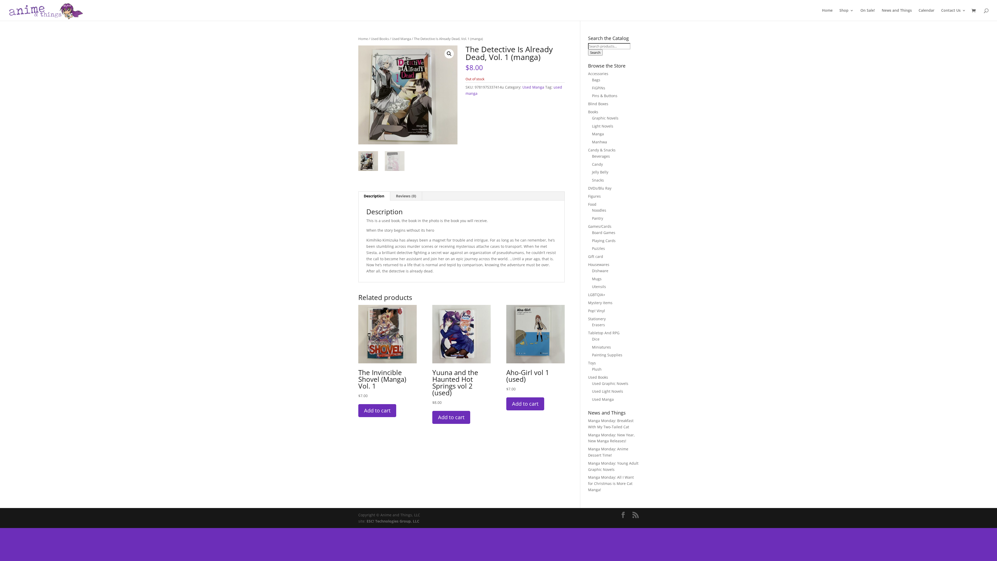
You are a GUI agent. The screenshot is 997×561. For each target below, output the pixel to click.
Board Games (603, 232)
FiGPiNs (598, 87)
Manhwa (599, 141)
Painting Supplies (607, 354)
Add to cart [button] (377, 410)
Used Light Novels (607, 391)
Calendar (926, 11)
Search (595, 52)
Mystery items (600, 302)
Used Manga (401, 38)
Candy (597, 164)
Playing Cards (604, 240)
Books (593, 111)
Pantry (597, 218)
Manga (598, 133)
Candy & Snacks (602, 150)
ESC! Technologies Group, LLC (393, 521)
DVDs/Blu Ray (599, 188)
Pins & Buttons (604, 95)
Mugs (597, 278)
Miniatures (601, 347)
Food (592, 204)
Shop (843, 11)
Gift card (595, 256)
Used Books (380, 38)
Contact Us (951, 11)
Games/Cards (599, 226)
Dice (595, 339)
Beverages (601, 156)
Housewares (598, 264)
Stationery (597, 318)
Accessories (598, 73)
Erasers (598, 324)
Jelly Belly (600, 172)
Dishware (600, 270)
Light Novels (602, 126)
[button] (449, 53)
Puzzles (598, 248)
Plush (597, 369)
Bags (596, 79)
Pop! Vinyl (596, 310)
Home (827, 11)
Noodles (599, 210)
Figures (594, 196)
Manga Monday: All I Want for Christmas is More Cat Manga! (611, 483)
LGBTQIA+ (596, 294)
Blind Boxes (598, 103)
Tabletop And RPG (603, 332)
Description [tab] (374, 195)
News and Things (897, 11)
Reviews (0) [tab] (406, 195)
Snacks (598, 180)
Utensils (599, 286)
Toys (592, 362)
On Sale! (867, 11)
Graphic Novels (605, 118)
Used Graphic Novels (610, 383)
